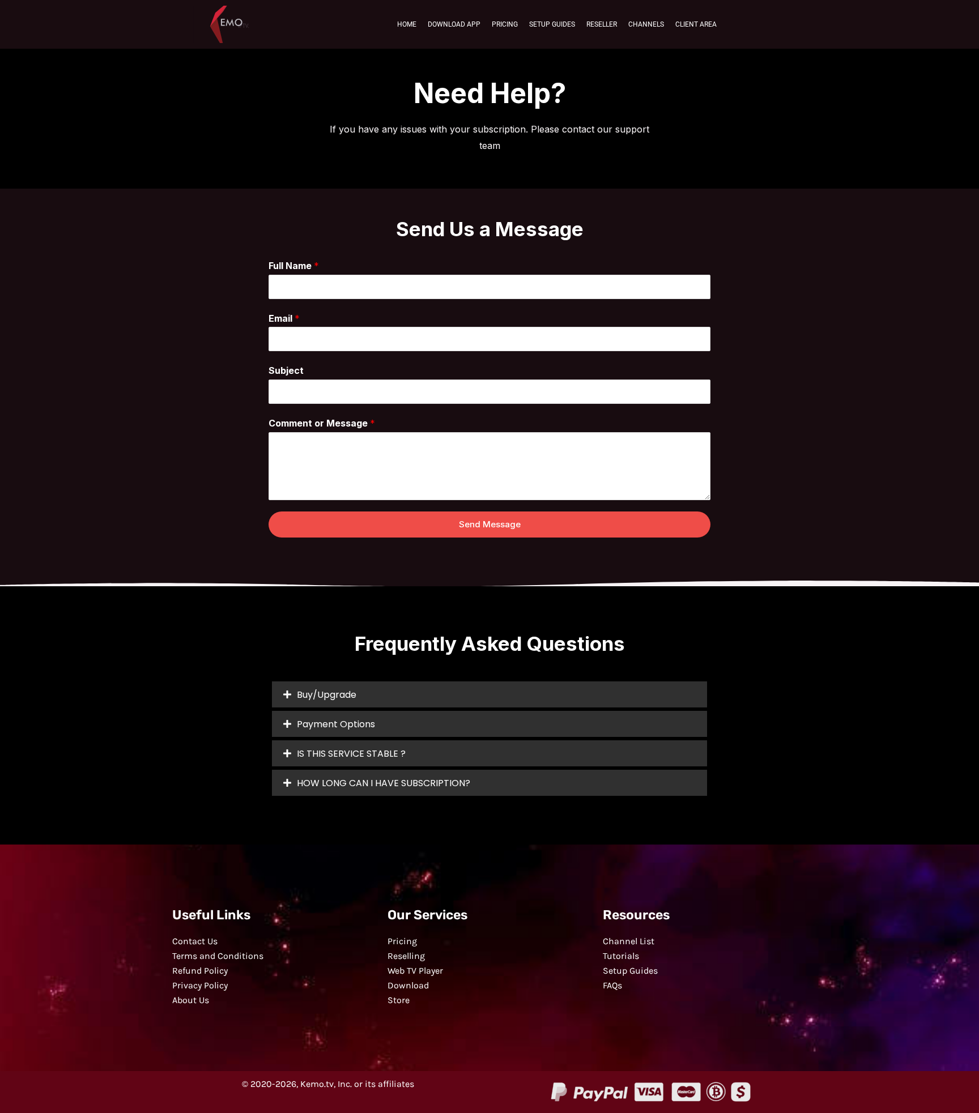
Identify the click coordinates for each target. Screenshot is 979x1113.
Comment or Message (322, 423)
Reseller (601, 24)
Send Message (490, 524)
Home (406, 24)
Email (284, 318)
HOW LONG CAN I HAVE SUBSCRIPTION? (383, 783)
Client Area (696, 24)
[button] (489, 694)
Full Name (294, 265)
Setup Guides (552, 24)
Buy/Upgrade (326, 694)
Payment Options (336, 724)
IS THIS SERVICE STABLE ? (351, 753)
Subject (286, 370)
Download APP (454, 24)
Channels (646, 24)
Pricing (505, 24)
